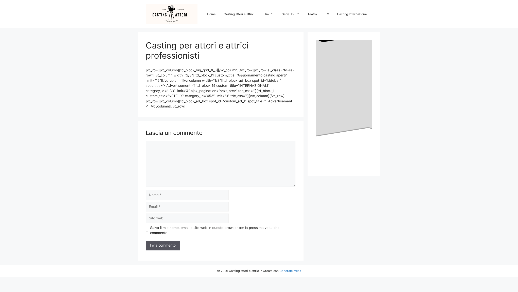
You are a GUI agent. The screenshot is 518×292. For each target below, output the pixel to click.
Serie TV (288, 14)
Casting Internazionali (352, 14)
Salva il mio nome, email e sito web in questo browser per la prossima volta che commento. (214, 230)
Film (266, 14)
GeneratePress (290, 271)
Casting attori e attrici (239, 14)
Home (211, 14)
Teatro (312, 14)
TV (327, 14)
